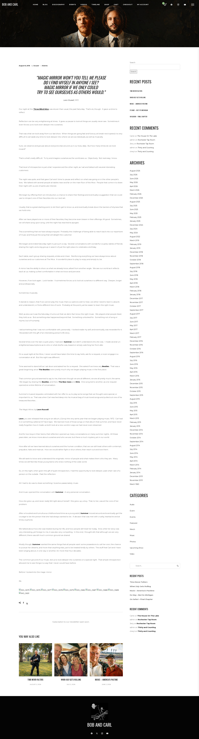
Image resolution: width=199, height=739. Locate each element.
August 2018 (135, 267)
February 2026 (135, 194)
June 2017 (134, 322)
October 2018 (135, 260)
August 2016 (135, 356)
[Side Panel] (192, 4)
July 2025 (133, 206)
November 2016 (136, 345)
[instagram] (178, 4)
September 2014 (136, 442)
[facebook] (171, 4)
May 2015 (133, 411)
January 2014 (135, 473)
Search (132, 62)
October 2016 (135, 349)
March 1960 (134, 484)
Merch (132, 529)
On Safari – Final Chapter (138, 116)
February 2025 (135, 217)
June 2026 (134, 179)
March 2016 (134, 376)
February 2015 (135, 422)
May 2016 (133, 368)
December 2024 (136, 225)
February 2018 (135, 291)
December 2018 (136, 252)
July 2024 (133, 229)
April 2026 (134, 186)
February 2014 (135, 469)
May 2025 (134, 213)
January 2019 (135, 248)
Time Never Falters (136, 91)
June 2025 (134, 209)
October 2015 (135, 391)
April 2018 (134, 283)
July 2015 (133, 403)
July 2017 (133, 318)
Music (132, 535)
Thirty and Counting (146, 148)
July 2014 (133, 449)
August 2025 (135, 202)
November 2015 (136, 387)
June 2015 (134, 407)
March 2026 (134, 190)
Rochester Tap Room (146, 140)
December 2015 (136, 384)
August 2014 (135, 445)
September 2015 (136, 395)
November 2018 (136, 256)
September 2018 (136, 264)
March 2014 (134, 465)
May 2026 (134, 182)
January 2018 (135, 295)
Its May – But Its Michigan (139, 110)
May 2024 (134, 233)
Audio (132, 505)
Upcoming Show (136, 548)
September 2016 (136, 353)
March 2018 (134, 287)
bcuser (36, 66)
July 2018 (133, 271)
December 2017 (136, 298)
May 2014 (134, 457)
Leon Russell (68, 100)
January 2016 (135, 380)
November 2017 (136, 302)
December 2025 (136, 198)
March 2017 (134, 333)
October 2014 (135, 438)
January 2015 (135, 426)
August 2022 (135, 237)
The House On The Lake (147, 136)
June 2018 (134, 275)
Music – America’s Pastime (139, 103)
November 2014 (136, 434)
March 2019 (134, 240)
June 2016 (134, 364)
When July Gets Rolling (138, 97)
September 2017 (136, 310)
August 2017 (135, 314)
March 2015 (134, 418)
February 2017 (135, 337)
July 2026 (133, 175)
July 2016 (133, 360)
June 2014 (134, 453)
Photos (133, 542)
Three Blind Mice (41, 109)
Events (45, 66)
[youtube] (185, 4)
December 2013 (136, 476)
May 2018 (134, 279)
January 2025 (135, 221)
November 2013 (136, 480)
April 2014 (134, 461)
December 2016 (136, 341)
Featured (133, 523)
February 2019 (135, 244)
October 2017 (135, 306)
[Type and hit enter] (177, 566)
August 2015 (135, 399)
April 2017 (134, 329)
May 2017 (134, 325)
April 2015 (133, 414)
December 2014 (136, 430)
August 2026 (135, 171)
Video (132, 554)
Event (132, 511)
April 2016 (133, 372)
